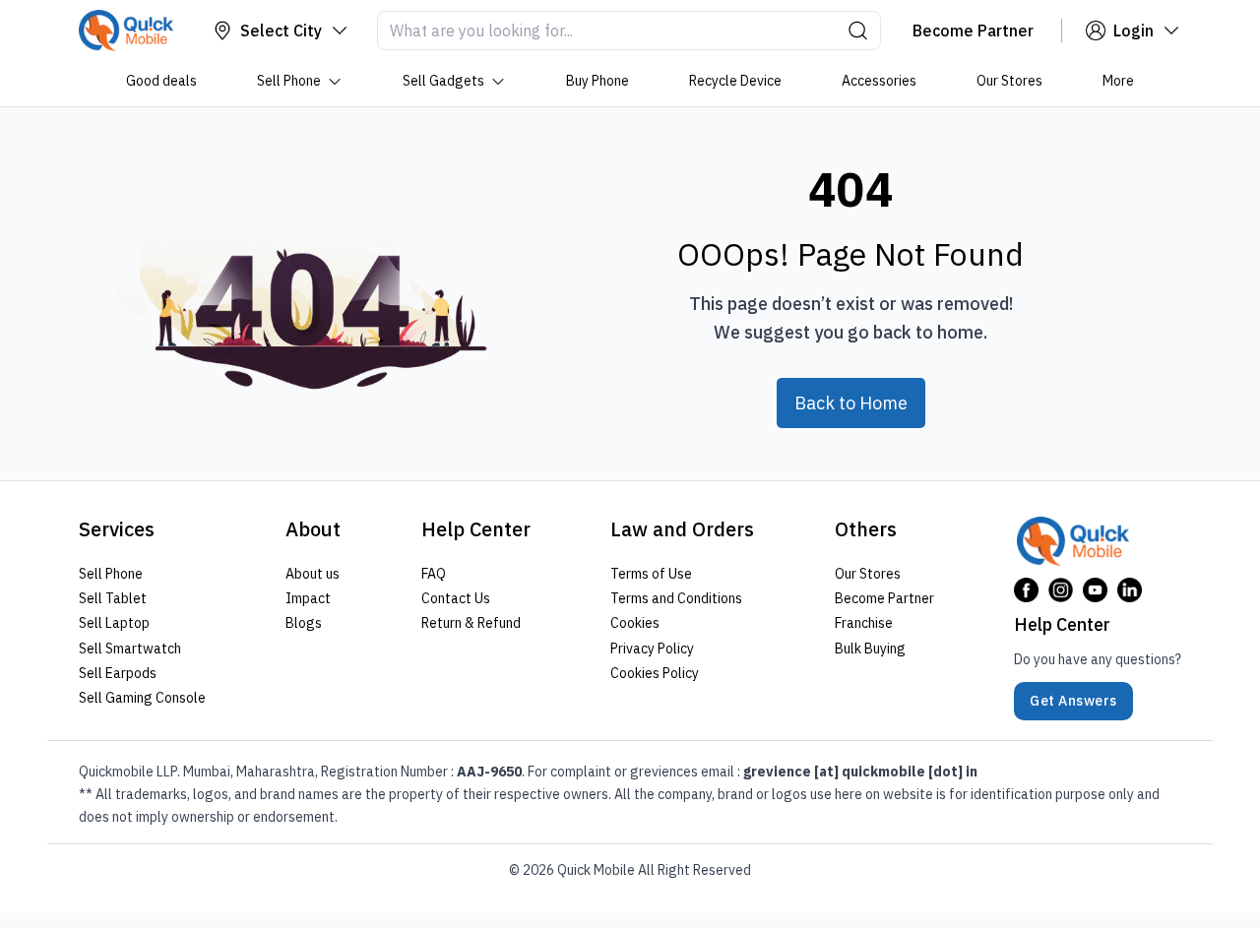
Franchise (864, 623)
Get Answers (1073, 701)
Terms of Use (651, 574)
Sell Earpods (118, 673)
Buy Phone (597, 81)
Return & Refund (471, 623)
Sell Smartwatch (130, 647)
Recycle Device (735, 81)
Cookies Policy (654, 673)
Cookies (635, 623)
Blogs (303, 623)
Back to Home (851, 403)
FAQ (433, 574)
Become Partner (884, 598)
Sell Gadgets (443, 81)
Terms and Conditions (676, 598)
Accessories (879, 81)
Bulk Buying (870, 647)
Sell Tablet (113, 598)
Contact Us (455, 598)
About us (312, 574)
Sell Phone (289, 81)
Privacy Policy (652, 647)
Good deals (161, 81)
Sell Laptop (114, 623)
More (1118, 81)
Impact (308, 598)
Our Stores (1009, 81)
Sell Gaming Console (142, 698)
